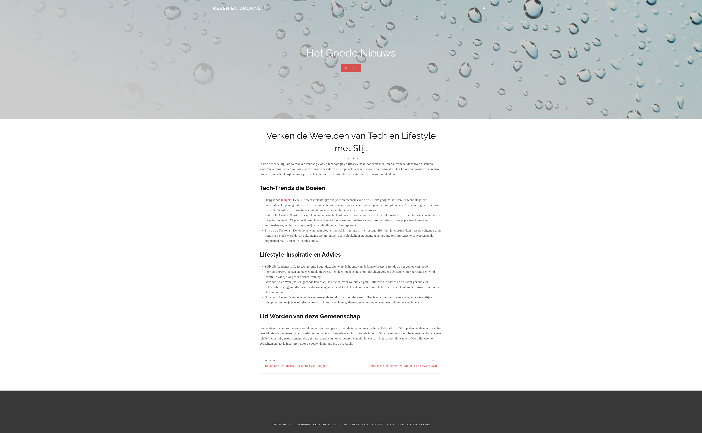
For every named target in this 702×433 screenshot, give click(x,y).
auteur (353, 158)
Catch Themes (419, 424)
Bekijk (353, 69)
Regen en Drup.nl (237, 8)
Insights (286, 200)
